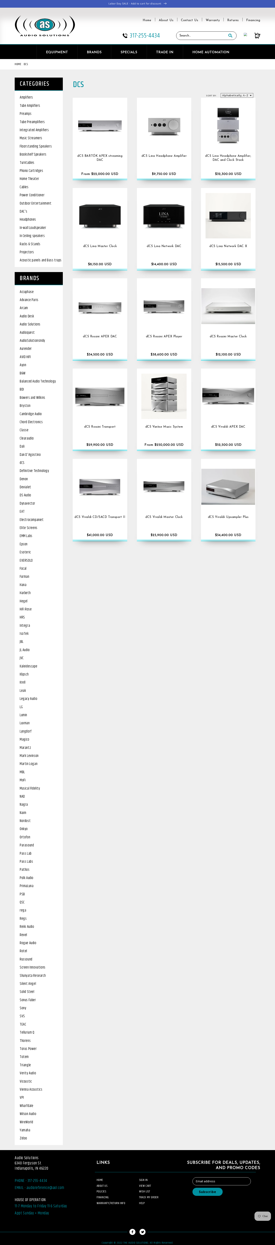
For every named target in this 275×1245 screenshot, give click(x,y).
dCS (22, 463)
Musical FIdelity (30, 788)
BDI (22, 389)
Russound (26, 959)
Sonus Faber (28, 1000)
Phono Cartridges (31, 171)
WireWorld (26, 1122)
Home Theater (29, 179)
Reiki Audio (27, 927)
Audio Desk (27, 316)
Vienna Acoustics (31, 1089)
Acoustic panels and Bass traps (41, 260)
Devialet (25, 487)
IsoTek (24, 634)
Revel (23, 935)
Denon (24, 479)
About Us (166, 20)
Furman (24, 577)
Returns (233, 20)
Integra (25, 626)
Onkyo (24, 829)
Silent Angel (28, 984)
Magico (24, 739)
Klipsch (24, 674)
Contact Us (189, 20)
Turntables (27, 163)
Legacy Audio (28, 699)
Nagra (24, 804)
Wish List (144, 1191)
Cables (24, 187)
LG (21, 707)
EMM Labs (26, 536)
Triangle (25, 1065)
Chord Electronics (31, 422)
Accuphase (27, 292)
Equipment (57, 52)
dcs (26, 64)
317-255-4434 (145, 35)
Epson (24, 544)
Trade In (165, 52)
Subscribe (207, 1192)
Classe (24, 430)
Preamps (25, 114)
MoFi (23, 780)
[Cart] (253, 35)
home (100, 1180)
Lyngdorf (26, 731)
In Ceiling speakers (32, 236)
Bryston (25, 406)
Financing (253, 20)
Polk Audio (26, 878)
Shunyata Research (33, 976)
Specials (129, 52)
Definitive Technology (34, 471)
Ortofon (25, 837)
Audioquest (27, 333)
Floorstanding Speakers (36, 146)
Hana (23, 585)
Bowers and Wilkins (32, 398)
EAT (22, 511)
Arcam (24, 308)
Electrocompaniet (32, 520)
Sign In (143, 1180)
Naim (23, 813)
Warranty (213, 20)
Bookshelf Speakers (33, 154)
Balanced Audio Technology (38, 381)
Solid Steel (27, 992)
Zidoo (23, 1138)
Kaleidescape (28, 666)
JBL (22, 642)
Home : (19, 64)
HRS (22, 617)
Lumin (23, 715)
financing (103, 1197)
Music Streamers (31, 138)
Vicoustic (26, 1081)
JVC (22, 658)
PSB (22, 894)
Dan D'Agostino (30, 455)
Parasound (27, 845)
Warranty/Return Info (111, 1203)
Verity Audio (28, 1073)
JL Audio (25, 650)
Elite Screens (28, 528)
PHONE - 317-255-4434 (31, 1181)
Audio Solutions (30, 324)
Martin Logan (28, 764)
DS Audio (25, 495)
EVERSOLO (26, 560)
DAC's (23, 211)
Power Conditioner (32, 195)
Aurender (26, 349)
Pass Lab (26, 853)
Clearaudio (27, 438)
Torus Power (28, 1049)
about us (102, 1185)
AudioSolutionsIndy (32, 341)
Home (147, 20)
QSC (22, 902)
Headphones (28, 219)
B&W (23, 373)
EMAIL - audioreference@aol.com (39, 1188)
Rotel (23, 951)
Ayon (23, 365)
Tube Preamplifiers (32, 122)
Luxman (25, 723)
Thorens (25, 1041)
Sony (23, 1008)
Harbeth (25, 593)
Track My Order (148, 1197)
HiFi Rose (26, 609)
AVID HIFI (25, 357)
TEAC (23, 1024)
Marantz (25, 748)
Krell (23, 682)
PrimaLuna (26, 886)
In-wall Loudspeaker (33, 228)
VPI (22, 1098)
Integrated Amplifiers (34, 130)
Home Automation (211, 52)
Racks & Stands (30, 244)
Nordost (25, 821)
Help (142, 1203)
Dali (22, 446)
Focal (23, 569)
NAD (22, 796)
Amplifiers (26, 97)
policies (101, 1191)
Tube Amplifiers (30, 106)
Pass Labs (26, 862)
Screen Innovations (32, 967)
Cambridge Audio (31, 414)
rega (23, 910)
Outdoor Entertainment (36, 203)
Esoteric (25, 552)
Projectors (27, 252)
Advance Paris (29, 300)
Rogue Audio (28, 943)
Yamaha (25, 1130)
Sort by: (211, 95)
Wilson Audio (28, 1114)
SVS (22, 1016)
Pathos (25, 870)
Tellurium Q (27, 1032)
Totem (24, 1057)
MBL (22, 772)
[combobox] (200, 36)
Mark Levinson (29, 756)
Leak (23, 691)
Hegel (24, 601)
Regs (23, 919)
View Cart (145, 1185)
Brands (94, 52)
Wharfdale (26, 1106)
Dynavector (27, 503)
